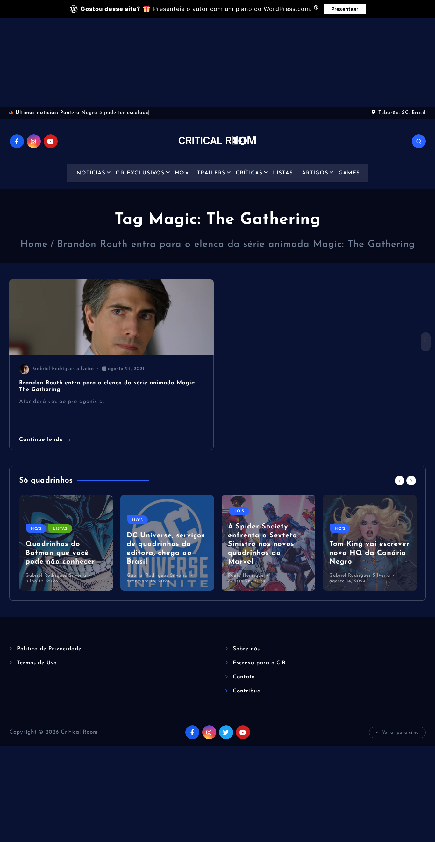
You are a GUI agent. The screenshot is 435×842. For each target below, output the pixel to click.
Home (34, 244)
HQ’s (181, 173)
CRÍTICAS (249, 173)
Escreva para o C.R (259, 663)
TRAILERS (211, 173)
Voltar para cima (400, 732)
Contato (244, 677)
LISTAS (283, 173)
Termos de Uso (37, 663)
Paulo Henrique (246, 575)
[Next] (411, 480)
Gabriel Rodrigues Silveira (63, 368)
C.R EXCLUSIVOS (140, 173)
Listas (60, 529)
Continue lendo (42, 439)
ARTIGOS (315, 173)
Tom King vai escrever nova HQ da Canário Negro (369, 553)
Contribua (247, 691)
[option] (66, 543)
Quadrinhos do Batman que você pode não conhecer (60, 553)
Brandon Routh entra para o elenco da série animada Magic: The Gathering (236, 244)
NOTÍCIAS (90, 173)
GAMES (349, 173)
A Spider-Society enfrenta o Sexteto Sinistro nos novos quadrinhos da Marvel (262, 544)
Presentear (345, 9)
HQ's (36, 529)
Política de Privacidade (49, 649)
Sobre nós (246, 649)
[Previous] (399, 480)
